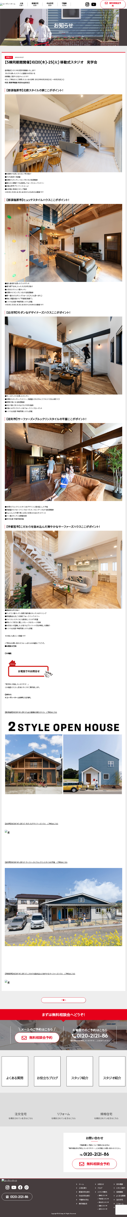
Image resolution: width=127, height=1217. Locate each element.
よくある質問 (14, 1078)
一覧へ (63, 1000)
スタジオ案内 (102, 1192)
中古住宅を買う (84, 1196)
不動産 (64, 4)
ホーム (81, 1184)
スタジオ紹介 (112, 1078)
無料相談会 (83, 1203)
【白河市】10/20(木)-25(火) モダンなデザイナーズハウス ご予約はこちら (31, 823)
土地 (21, 4)
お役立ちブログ (47, 1078)
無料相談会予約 (115, 4)
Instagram (87, 4)
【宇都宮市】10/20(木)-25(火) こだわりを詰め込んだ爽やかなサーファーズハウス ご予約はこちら (40, 974)
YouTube (93, 4)
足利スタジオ (103, 1209)
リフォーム (119, 1203)
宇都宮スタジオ (104, 1199)
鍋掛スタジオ (103, 1206)
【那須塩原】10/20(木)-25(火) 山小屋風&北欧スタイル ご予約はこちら (31, 712)
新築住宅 (35, 4)
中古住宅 (50, 4)
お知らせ (101, 1184)
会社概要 (119, 1184)
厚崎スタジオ (103, 1195)
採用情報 (119, 1192)
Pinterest (26, 1187)
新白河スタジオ (104, 1202)
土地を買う (82, 1188)
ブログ (100, 1188)
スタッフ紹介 (79, 1078)
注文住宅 (119, 1200)
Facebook (20, 1187)
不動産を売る (83, 1200)
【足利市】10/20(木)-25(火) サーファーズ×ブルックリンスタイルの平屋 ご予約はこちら (36, 862)
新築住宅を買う (84, 1192)
